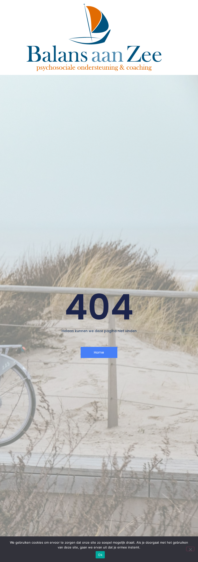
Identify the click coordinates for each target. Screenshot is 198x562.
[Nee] (190, 549)
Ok (100, 555)
